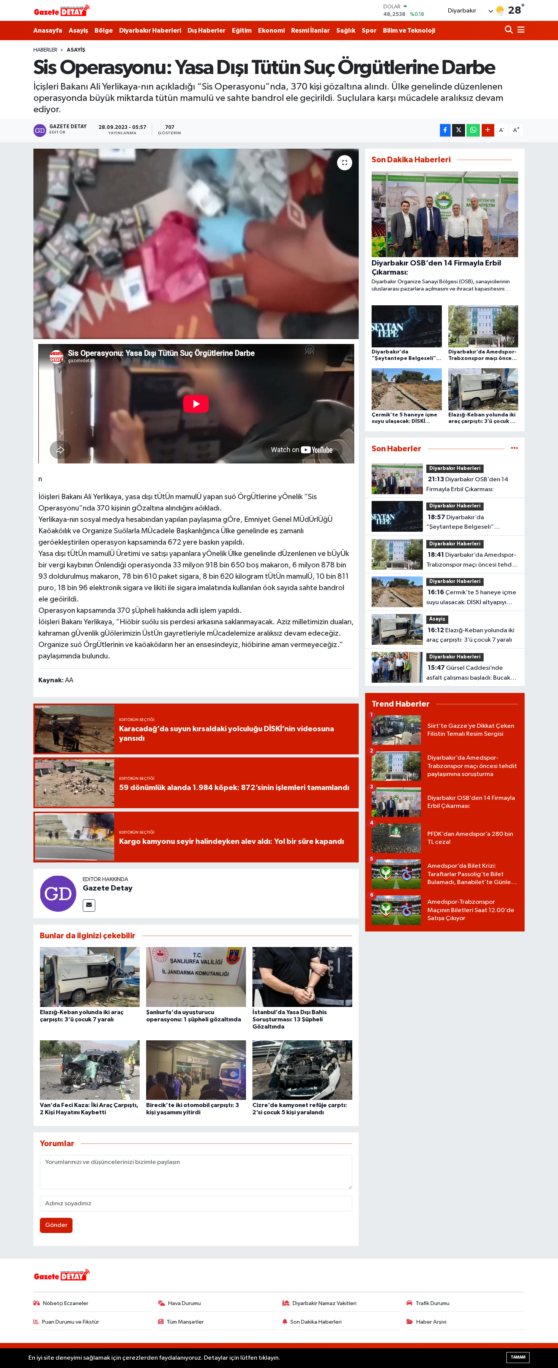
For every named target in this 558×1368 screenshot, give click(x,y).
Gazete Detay (107, 888)
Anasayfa (47, 30)
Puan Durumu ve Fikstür (70, 1322)
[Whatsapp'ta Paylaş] (473, 130)
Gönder (56, 1225)
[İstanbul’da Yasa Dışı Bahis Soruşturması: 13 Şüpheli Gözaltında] (302, 977)
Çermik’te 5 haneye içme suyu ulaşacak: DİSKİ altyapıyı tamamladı (471, 598)
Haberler (45, 50)
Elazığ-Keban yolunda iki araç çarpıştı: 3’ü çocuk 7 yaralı (470, 635)
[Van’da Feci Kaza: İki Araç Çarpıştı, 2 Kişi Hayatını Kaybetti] (90, 1070)
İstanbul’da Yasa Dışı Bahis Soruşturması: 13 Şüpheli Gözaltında (289, 1019)
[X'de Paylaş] (458, 130)
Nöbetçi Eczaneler (65, 1303)
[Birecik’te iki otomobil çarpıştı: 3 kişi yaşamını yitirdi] (196, 1070)
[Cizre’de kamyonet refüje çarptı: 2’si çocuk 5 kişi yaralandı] (302, 1070)
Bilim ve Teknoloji (409, 30)
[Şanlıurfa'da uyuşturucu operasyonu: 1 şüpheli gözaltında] (196, 977)
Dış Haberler (206, 30)
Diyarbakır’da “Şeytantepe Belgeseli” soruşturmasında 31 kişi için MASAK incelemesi (464, 523)
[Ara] (509, 30)
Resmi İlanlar (310, 30)
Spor (369, 30)
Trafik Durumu (432, 1303)
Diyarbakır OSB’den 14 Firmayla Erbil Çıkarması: (467, 484)
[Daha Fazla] (488, 130)
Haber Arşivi (431, 1322)
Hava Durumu (184, 1303)
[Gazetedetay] (61, 10)
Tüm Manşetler (185, 1322)
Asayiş (78, 30)
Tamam (518, 1357)
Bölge (104, 30)
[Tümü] (514, 449)
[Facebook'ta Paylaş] (445, 130)
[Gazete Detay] (58, 893)
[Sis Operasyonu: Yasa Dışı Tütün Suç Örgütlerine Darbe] (196, 244)
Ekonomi (271, 30)
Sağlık (345, 30)
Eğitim (242, 30)
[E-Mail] (89, 905)
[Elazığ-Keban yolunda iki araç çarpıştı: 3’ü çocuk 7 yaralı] (90, 977)
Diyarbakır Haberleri (150, 30)
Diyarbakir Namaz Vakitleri (324, 1303)
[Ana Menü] (519, 30)
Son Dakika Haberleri (316, 1322)
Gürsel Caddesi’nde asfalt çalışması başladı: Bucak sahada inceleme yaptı (468, 673)
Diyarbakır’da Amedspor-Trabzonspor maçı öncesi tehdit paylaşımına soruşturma (471, 560)
